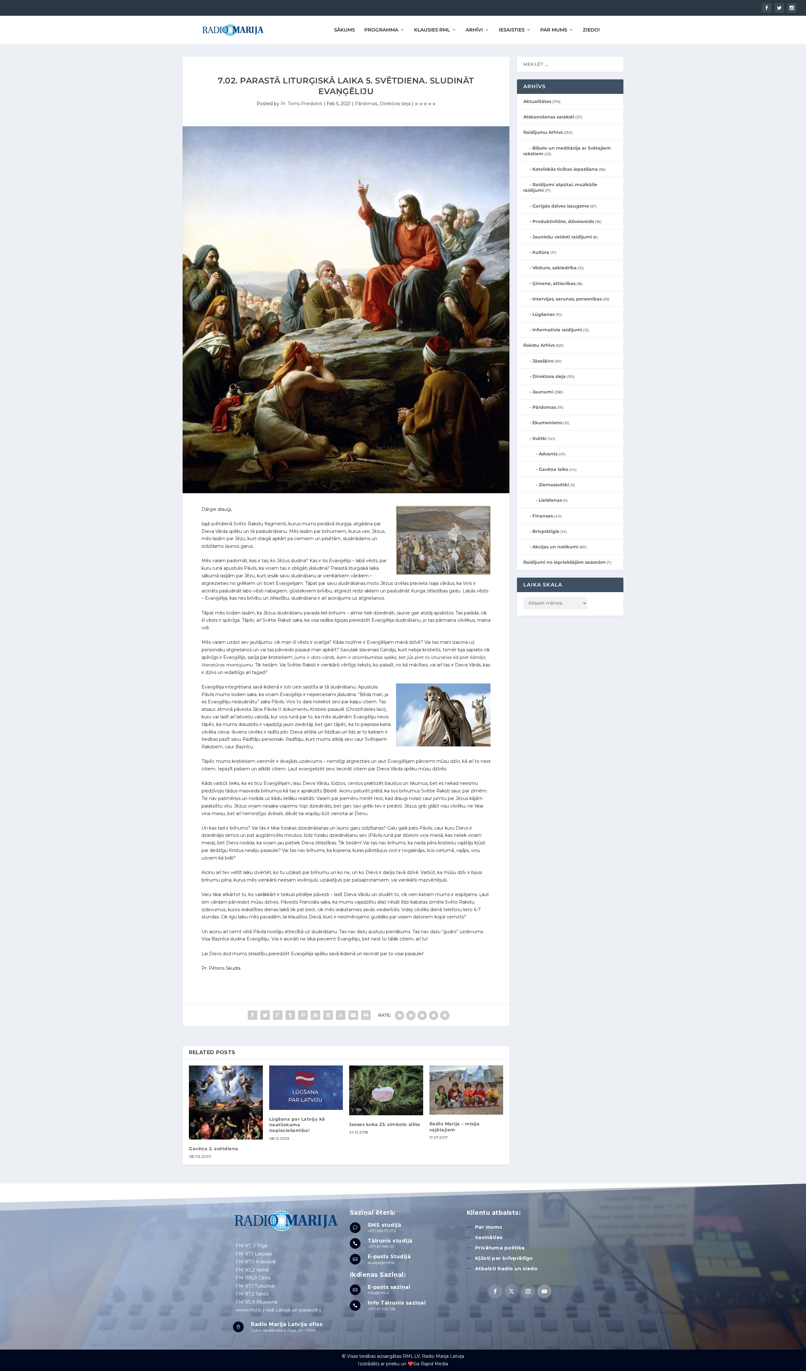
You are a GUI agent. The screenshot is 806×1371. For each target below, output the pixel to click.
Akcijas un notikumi (555, 547)
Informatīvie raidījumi (557, 330)
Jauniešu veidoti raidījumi (562, 237)
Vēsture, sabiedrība (554, 268)
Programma (381, 30)
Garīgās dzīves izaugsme (560, 206)
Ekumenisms (547, 423)
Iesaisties (512, 30)
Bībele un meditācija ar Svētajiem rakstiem (567, 151)
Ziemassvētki (554, 485)
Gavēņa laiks (553, 469)
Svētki (539, 438)
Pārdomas (366, 103)
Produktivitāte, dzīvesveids (563, 221)
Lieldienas (550, 500)
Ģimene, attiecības (554, 283)
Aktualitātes (537, 101)
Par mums (488, 1227)
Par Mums (553, 30)
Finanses (542, 516)
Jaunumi (542, 392)
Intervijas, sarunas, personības (567, 299)
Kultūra (540, 252)
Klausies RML (432, 30)
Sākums (344, 30)
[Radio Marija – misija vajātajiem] (466, 1090)
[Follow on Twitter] (512, 1291)
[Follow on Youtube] (544, 1291)
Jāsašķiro (542, 361)
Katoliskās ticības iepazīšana (565, 169)
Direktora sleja (395, 103)
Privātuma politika (500, 1248)
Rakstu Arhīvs (539, 345)
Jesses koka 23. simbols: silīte (384, 1124)
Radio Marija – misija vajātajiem (454, 1126)
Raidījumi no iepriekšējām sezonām (564, 562)
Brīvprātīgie (545, 531)
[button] (792, 8)
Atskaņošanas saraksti (548, 117)
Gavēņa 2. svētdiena (213, 1148)
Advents (548, 454)
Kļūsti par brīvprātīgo (504, 1258)
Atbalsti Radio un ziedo (506, 1268)
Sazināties (489, 1237)
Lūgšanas (543, 314)
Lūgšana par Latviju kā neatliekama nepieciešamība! (297, 1124)
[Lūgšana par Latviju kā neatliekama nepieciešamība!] (306, 1087)
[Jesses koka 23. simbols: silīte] (386, 1090)
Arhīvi (474, 30)
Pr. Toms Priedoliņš (301, 103)
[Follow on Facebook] (495, 1291)
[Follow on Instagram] (528, 1291)
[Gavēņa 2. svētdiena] (226, 1102)
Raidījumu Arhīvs (543, 132)
